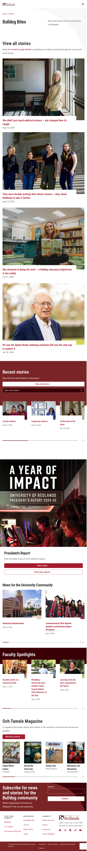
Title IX (26, 825)
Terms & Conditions (53, 844)
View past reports (42, 572)
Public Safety (28, 829)
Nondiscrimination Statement (68, 844)
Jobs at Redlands (48, 834)
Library (26, 834)
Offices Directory (48, 820)
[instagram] (65, 830)
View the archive (12, 736)
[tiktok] (75, 830)
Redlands (9, 14)
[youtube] (80, 830)
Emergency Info (29, 820)
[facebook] (60, 830)
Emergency (42, 848)
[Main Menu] (82, 4)
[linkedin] (70, 830)
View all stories (42, 384)
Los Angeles (8, 827)
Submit (65, 798)
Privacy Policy (42, 844)
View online (42, 565)
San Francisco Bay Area (12, 831)
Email (50, 787)
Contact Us (46, 829)
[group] (15, 416)
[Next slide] (83, 440)
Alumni (44, 825)
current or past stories (21, 49)
